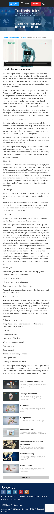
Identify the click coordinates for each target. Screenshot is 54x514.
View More (26, 477)
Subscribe (35, 4)
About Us (11, 496)
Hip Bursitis (24, 406)
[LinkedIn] (15, 491)
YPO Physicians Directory (20, 509)
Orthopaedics (15, 37)
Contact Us (15, 499)
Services (30, 496)
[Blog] (26, 491)
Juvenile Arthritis (27, 429)
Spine (24, 37)
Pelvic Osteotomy (27, 454)
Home (6, 37)
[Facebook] (3, 491)
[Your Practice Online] (27, 10)
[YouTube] (21, 491)
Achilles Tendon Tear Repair (31, 382)
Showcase (21, 496)
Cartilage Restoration (28, 394)
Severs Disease (26, 466)
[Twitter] (9, 491)
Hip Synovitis (25, 418)
